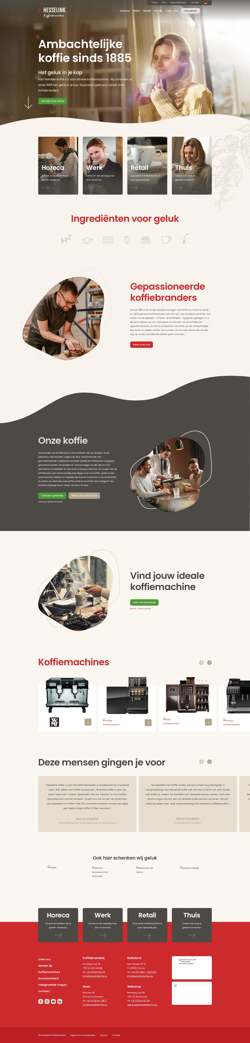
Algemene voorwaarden (82, 1035)
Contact (195, 2)
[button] (201, 662)
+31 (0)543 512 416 (96, 972)
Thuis (154, 2)
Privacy (103, 1035)
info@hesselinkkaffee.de (140, 976)
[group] (67, 703)
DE (205, 2)
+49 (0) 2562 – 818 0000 (144, 972)
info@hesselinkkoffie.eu (95, 976)
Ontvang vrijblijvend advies (50, 501)
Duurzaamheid (178, 2)
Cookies (116, 1035)
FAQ (164, 2)
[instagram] (47, 1001)
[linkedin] (59, 1001)
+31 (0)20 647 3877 (97, 1000)
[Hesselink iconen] (125, 234)
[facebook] (40, 1001)
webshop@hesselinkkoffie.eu (142, 1004)
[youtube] (53, 1001)
